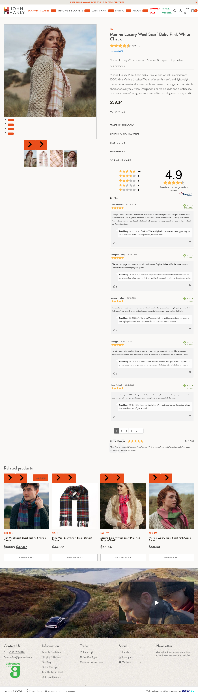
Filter (115, 198)
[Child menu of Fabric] (128, 10)
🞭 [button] (196, 2)
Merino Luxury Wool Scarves (127, 60)
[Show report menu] (190, 242)
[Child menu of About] (145, 10)
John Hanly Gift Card (52, 672)
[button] (30, 158)
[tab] (11, 120)
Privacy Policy (36, 691)
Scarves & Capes (157, 60)
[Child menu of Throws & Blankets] (87, 10)
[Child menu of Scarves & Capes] (53, 10)
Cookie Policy (54, 691)
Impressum (71, 691)
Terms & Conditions (51, 652)
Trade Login (88, 652)
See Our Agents (91, 657)
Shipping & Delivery (51, 657)
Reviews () (116, 51)
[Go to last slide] (29, 145)
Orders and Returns (51, 677)
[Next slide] (41, 145)
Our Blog (46, 662)
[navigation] (186, 10)
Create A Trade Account (92, 662)
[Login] (180, 10)
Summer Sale (155, 10)
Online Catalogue (50, 667)
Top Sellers (177, 60)
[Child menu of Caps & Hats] (111, 10)
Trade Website (167, 10)
